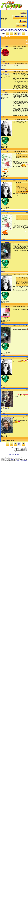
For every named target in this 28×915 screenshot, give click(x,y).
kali (7, 151)
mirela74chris (7, 416)
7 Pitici (7, 456)
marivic (7, 242)
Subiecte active (19, 17)
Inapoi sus (3, 61)
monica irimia (6, 390)
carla (7, 119)
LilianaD (7, 306)
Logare (23, 21)
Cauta (23, 12)
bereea (6, 46)
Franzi (6, 71)
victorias (7, 63)
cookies (11, 459)
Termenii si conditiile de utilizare (21, 460)
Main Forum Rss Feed (14, 454)
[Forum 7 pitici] (11, 9)
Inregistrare (21, 25)
